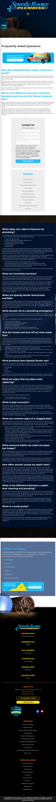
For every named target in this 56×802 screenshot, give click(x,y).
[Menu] (28, 14)
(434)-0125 (28, 659)
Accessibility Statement (39, 797)
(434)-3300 (28, 675)
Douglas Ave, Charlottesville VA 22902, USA (30, 689)
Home (3, 28)
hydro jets (30, 287)
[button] (28, 698)
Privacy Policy (35, 156)
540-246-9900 (28, 650)
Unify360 (31, 800)
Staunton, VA (8, 563)
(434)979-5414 (22, 552)
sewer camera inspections (39, 282)
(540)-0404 (28, 642)
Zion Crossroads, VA (10, 567)
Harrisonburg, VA (9, 559)
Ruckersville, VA (9, 574)
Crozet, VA (7, 570)
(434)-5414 (28, 633)
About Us (8, 28)
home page (41, 304)
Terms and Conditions (24, 157)
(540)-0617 (28, 667)
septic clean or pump (17, 481)
